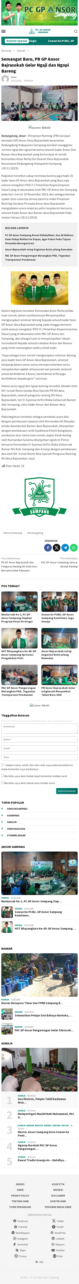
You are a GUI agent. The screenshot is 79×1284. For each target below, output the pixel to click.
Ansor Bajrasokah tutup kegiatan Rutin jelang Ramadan (38, 249)
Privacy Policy (20, 1195)
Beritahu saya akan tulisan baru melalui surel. (29, 783)
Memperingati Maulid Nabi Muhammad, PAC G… (46, 1115)
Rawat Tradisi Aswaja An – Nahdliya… (42, 1160)
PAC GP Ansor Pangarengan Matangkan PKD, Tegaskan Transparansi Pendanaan (18, 691)
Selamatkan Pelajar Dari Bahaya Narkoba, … (43, 1015)
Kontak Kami (58, 1201)
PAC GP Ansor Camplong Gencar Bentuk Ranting (59, 562)
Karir (20, 1190)
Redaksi (58, 1190)
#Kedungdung (35, 533)
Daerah (5, 898)
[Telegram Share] (65, 548)
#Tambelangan (16, 835)
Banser (39, 1125)
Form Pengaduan (20, 1207)
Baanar (5, 999)
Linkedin (60, 1238)
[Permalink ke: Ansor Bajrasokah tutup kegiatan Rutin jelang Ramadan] (59, 638)
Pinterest (22, 1227)
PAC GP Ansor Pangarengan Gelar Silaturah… (44, 1030)
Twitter (60, 1221)
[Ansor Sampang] (39, 31)
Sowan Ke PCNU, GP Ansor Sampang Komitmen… (38, 913)
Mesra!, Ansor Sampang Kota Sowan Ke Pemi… (43, 1133)
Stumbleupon (23, 1233)
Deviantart (22, 1244)
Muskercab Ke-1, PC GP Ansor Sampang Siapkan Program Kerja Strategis (17, 618)
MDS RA (65, 1125)
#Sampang (13, 815)
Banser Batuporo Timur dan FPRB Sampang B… (32, 1003)
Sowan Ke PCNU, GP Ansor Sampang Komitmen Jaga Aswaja (57, 618)
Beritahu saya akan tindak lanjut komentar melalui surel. (35, 776)
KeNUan (56, 1125)
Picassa (23, 1256)
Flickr (60, 1256)
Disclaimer (58, 1195)
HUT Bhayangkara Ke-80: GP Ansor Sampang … (45, 928)
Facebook (22, 1221)
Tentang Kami (20, 1201)
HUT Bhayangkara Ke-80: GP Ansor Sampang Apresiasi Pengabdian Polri (18, 654)
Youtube (60, 1250)
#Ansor (12, 822)
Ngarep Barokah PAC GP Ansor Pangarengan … (37, 1147)
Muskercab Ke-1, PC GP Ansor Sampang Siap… (31, 901)
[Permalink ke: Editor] (5, 78)
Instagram (22, 1238)
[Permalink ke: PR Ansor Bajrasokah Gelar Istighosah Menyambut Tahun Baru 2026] (59, 675)
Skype (23, 1250)
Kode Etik (58, 1184)
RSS (41, 1262)
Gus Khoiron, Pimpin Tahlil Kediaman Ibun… (42, 1100)
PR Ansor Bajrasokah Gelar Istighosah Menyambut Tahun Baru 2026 (58, 691)
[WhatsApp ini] (74, 548)
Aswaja (21, 1095)
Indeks (20, 1184)
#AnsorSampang (12, 533)
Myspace (60, 1244)
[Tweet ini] (56, 548)
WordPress (60, 1233)
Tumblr (60, 1227)
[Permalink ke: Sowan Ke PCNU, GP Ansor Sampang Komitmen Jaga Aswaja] (59, 602)
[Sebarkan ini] (48, 548)
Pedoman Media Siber (58, 1207)
